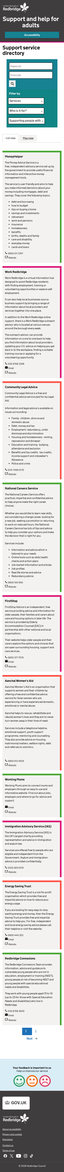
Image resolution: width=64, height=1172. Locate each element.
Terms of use (8, 1150)
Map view (28, 138)
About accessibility (11, 1129)
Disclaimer (7, 1139)
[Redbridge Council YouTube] (18, 1156)
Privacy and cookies (12, 1134)
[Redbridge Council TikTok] (31, 1156)
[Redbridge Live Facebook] (5, 1156)
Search (12, 83)
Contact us (7, 1145)
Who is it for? (18, 111)
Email (11, 368)
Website (12, 257)
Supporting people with (25, 120)
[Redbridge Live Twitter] (11, 1156)
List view (10, 138)
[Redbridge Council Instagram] (25, 1156)
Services (15, 101)
